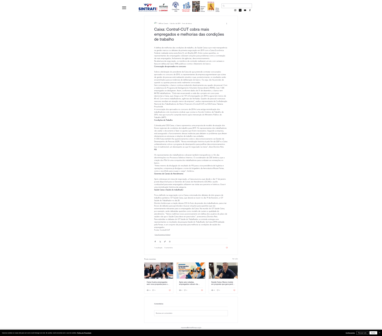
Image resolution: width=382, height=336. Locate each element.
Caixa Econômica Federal (162, 235)
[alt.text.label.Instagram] (235, 10)
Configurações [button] (350, 333)
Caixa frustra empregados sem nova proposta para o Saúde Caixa (157, 283)
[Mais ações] (226, 23)
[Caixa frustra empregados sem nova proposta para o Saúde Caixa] (158, 271)
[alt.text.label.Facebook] (250, 10)
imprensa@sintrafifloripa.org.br (191, 327)
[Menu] (124, 8)
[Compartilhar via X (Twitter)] (160, 241)
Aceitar (373, 333)
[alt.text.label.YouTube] (245, 10)
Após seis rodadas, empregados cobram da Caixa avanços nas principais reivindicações (190, 283)
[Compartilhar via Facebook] (155, 241)
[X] (240, 10)
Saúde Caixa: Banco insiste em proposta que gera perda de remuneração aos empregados (222, 283)
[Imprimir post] (170, 241)
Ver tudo (235, 259)
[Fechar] (379, 332)
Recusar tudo (362, 333)
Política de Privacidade (84, 333)
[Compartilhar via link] (165, 241)
